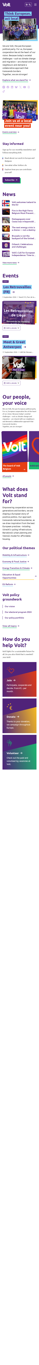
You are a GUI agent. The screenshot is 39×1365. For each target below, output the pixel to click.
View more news (9, 263)
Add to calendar (11, 328)
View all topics (9, 626)
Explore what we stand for (15, 80)
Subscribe (9, 180)
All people (6, 476)
